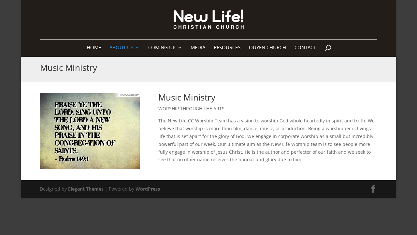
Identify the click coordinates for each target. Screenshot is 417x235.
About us (121, 48)
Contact (305, 48)
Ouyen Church (267, 48)
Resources (227, 48)
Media (198, 48)
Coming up (162, 48)
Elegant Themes (86, 189)
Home (94, 48)
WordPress (148, 189)
